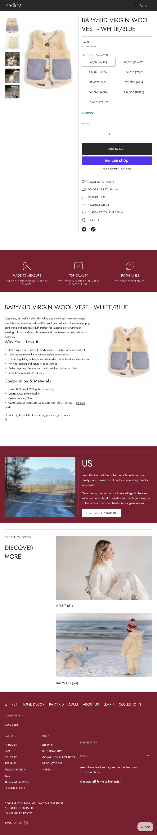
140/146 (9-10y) (98, 92)
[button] (143, 5)
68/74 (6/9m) (98, 62)
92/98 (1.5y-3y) (98, 72)
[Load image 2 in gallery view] (12, 42)
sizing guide (46, 415)
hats (75, 368)
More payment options (117, 168)
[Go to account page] (135, 6)
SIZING (85, 123)
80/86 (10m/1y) (134, 62)
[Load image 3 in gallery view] (12, 59)
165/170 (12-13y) (98, 102)
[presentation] (48, 58)
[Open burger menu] (152, 5)
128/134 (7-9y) (134, 82)
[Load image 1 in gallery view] (12, 25)
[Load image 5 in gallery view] (12, 92)
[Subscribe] (147, 755)
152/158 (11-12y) (134, 92)
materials (10, 337)
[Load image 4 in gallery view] (12, 76)
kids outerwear (58, 332)
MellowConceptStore (48, 803)
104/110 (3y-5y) (134, 72)
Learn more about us (101, 513)
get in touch (63, 415)
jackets (64, 368)
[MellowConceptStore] (14, 5)
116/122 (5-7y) (98, 82)
